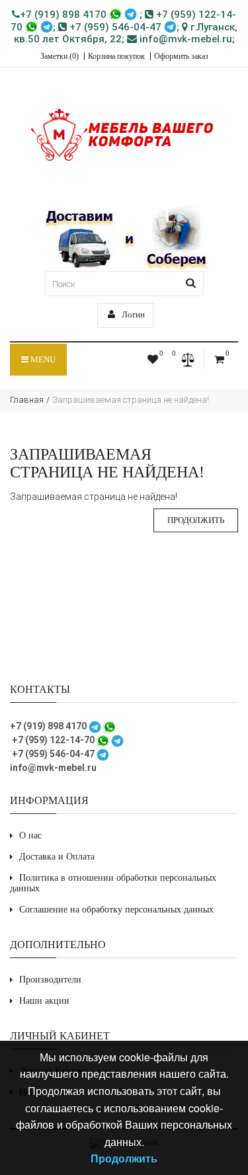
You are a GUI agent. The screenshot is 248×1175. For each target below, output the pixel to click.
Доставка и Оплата (57, 857)
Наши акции (44, 1001)
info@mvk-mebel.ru (184, 39)
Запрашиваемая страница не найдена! (130, 400)
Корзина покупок (116, 56)
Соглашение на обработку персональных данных (116, 909)
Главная (27, 400)
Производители (50, 980)
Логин (132, 314)
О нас (30, 835)
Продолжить (195, 520)
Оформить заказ (181, 56)
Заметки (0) (59, 56)
